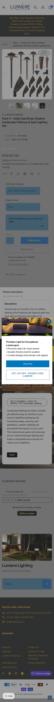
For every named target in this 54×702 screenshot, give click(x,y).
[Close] (49, 321)
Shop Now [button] (27, 364)
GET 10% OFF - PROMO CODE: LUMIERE (28, 374)
